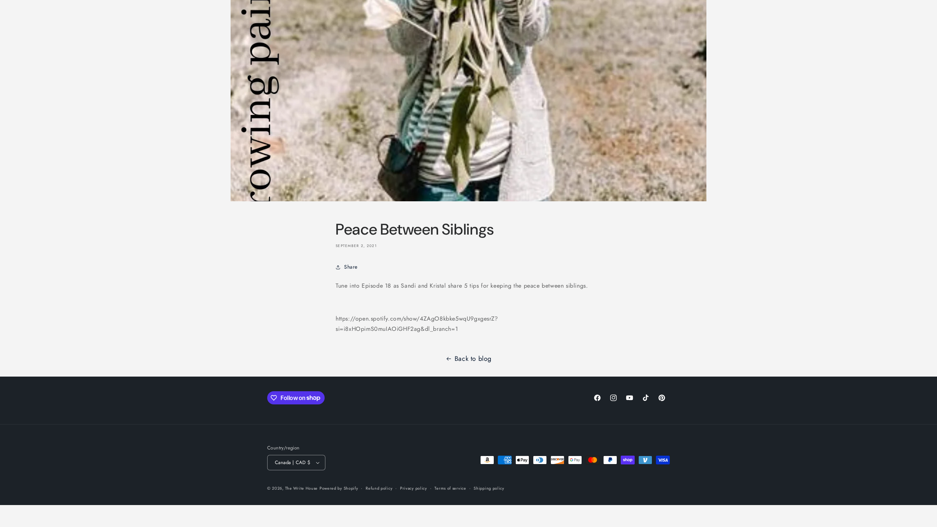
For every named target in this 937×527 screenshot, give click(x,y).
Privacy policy (413, 488)
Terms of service (450, 488)
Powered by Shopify (339, 488)
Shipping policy (489, 488)
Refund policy (379, 488)
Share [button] (351, 266)
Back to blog (473, 358)
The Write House (301, 488)
